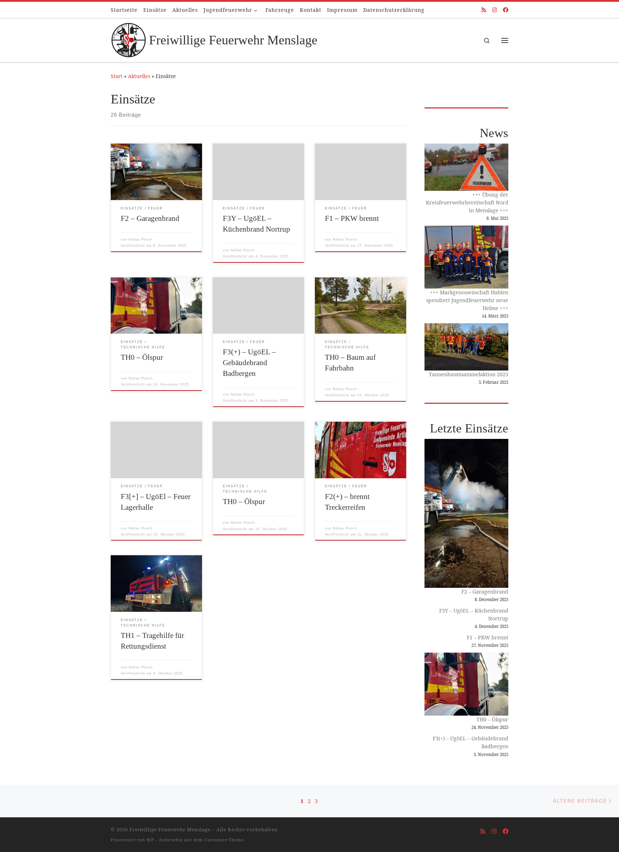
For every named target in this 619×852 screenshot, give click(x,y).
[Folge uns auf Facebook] (505, 10)
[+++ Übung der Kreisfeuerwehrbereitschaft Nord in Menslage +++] (466, 167)
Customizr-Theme (224, 839)
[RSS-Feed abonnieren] (483, 10)
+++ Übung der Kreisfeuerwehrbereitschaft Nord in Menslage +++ (467, 202)
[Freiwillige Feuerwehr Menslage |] (129, 39)
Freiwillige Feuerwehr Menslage (170, 829)
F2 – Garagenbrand (150, 218)
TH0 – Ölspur (142, 357)
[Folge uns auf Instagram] (494, 10)
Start (117, 76)
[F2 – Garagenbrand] (466, 513)
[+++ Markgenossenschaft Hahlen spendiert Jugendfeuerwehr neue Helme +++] (466, 257)
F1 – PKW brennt (352, 218)
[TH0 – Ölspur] (466, 684)
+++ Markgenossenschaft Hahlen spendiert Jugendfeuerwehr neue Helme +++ (467, 300)
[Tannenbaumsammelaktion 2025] (466, 347)
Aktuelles (139, 76)
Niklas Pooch (141, 239)
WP (150, 839)
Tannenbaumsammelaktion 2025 (468, 374)
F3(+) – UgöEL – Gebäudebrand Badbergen (249, 363)
